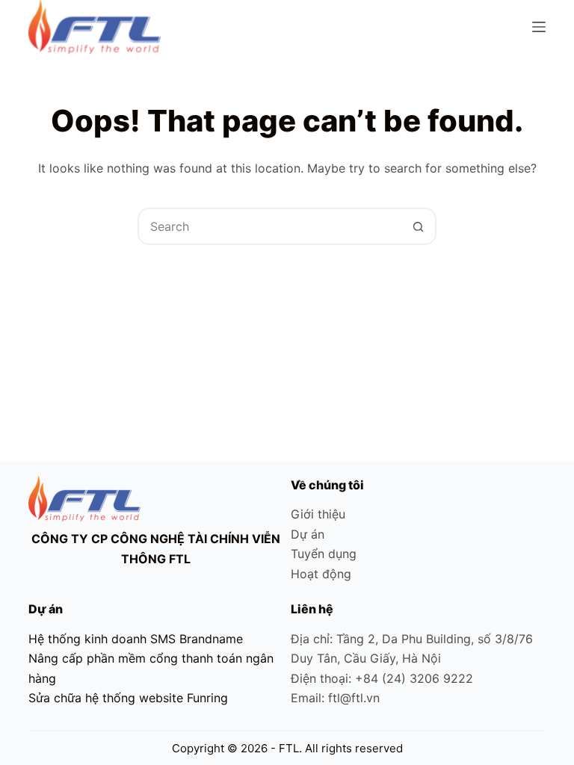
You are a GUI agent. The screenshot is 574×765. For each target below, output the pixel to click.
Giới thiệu (318, 514)
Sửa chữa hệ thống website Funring (128, 697)
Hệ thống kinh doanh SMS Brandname (135, 638)
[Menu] (539, 27)
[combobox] (270, 226)
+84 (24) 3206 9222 (414, 678)
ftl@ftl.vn (354, 697)
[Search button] (418, 226)
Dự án (307, 534)
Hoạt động (321, 573)
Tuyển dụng (324, 553)
